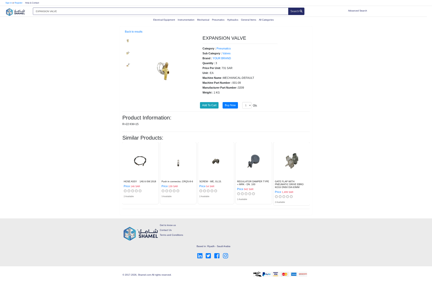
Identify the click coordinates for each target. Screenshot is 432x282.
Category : (209, 48)
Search (295, 11)
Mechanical (203, 19)
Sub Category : (212, 53)
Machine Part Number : (217, 82)
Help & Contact (32, 3)
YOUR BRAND (222, 58)
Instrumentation (186, 19)
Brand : (207, 58)
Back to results (133, 31)
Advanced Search (357, 10)
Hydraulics (232, 19)
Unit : (205, 73)
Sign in (8, 3)
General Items (248, 19)
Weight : (207, 92)
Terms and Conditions (171, 235)
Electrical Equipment (164, 19)
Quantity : (208, 63)
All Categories (266, 19)
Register (18, 3)
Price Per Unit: (211, 68)
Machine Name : (212, 77)
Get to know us (168, 225)
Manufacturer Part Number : (220, 87)
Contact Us (166, 230)
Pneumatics (218, 19)
